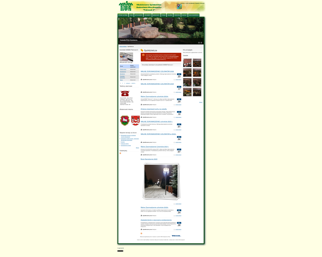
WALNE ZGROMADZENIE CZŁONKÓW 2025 (157, 84)
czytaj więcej (178, 79)
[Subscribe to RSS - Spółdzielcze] (141, 233)
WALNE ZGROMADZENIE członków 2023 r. (157, 121)
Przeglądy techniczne (122, 76)
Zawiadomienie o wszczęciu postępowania (156, 220)
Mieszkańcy (156, 15)
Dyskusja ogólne (125, 143)
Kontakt (184, 15)
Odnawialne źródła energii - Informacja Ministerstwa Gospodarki (130, 139)
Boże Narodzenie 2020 (149, 159)
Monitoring (122, 74)
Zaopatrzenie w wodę (126, 145)
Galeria (170, 15)
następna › (128, 83)
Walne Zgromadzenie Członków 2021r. (155, 146)
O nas (131, 15)
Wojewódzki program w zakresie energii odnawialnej (128, 136)
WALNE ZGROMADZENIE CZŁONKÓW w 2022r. (158, 134)
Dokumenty (147, 15)
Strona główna (123, 15)
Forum (164, 15)
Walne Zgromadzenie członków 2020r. (154, 207)
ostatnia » (133, 83)
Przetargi (177, 15)
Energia (123, 142)
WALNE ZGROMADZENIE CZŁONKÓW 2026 (157, 71)
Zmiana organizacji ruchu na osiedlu (154, 109)
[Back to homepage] (161, 12)
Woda (121, 80)
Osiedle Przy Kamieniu (128, 40)
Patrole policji (123, 69)
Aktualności (138, 15)
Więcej (137, 147)
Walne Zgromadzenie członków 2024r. (154, 96)
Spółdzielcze (123, 71)
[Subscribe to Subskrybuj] (120, 153)
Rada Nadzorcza (194, 15)
